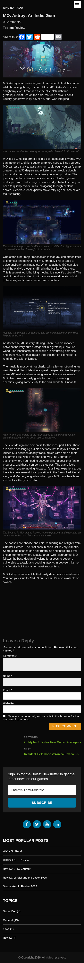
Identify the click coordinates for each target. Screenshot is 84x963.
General (8, 920)
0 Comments (12, 22)
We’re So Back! (12, 851)
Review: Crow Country (16, 868)
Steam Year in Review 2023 (20, 886)
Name (7, 675)
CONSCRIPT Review (16, 860)
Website (8, 703)
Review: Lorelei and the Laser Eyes (25, 877)
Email (7, 690)
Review (20, 27)
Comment (10, 655)
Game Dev (9, 911)
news (6, 928)
